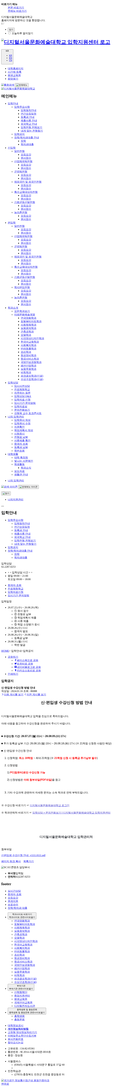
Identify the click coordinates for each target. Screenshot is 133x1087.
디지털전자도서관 (24, 1005)
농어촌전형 (20, 212)
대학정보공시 (15, 1025)
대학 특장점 (21, 457)
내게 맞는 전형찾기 (32, 130)
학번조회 (19, 450)
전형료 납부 (21, 437)
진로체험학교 (22, 389)
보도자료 (19, 471)
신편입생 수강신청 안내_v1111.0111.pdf (23, 855)
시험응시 (19, 433)
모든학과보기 (22, 311)
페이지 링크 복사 (11, 861)
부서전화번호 (15, 1039)
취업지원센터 (22, 995)
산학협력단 (20, 992)
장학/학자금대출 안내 (26, 137)
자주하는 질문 (22, 392)
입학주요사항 (22, 107)
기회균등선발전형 (24, 202)
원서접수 (26, 158)
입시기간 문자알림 (25, 403)
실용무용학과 (28, 369)
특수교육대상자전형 (26, 192)
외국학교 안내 (29, 124)
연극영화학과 (28, 318)
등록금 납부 (21, 447)
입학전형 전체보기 (31, 127)
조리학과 (26, 352)
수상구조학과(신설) (32, 379)
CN (10, 60)
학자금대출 (27, 144)
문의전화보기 (22, 409)
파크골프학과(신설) (32, 375)
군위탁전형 (20, 171)
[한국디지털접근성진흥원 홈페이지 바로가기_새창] (25, 1080)
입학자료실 (20, 406)
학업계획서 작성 (23, 430)
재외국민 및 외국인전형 (28, 181)
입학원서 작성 (22, 420)
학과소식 (26, 467)
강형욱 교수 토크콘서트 (28, 413)
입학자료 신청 (22, 399)
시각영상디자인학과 (32, 338)
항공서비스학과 (30, 358)
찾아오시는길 (15, 1042)
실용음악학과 (28, 328)
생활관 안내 (21, 474)
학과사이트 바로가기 (22, 915)
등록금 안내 (27, 117)
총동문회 (19, 1019)
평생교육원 (20, 999)
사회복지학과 (28, 345)
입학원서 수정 (22, 423)
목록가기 (28, 861)
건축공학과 (27, 331)
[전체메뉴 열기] (22, 85)
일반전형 (19, 151)
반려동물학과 (28, 348)
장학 (23, 141)
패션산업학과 (28, 365)
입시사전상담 (22, 386)
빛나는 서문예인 (23, 461)
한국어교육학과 (30, 341)
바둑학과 (26, 372)
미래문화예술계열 (24, 314)
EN (10, 58)
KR (10, 55)
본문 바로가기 (16, 7)
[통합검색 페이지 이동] (9, 486)
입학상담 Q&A (22, 396)
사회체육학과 (28, 324)
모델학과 (26, 335)
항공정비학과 (28, 355)
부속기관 (21, 987)
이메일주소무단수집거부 (22, 1035)
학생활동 (19, 464)
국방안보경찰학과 (31, 362)
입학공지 (19, 134)
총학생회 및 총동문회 (27, 1011)
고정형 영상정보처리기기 (22, 1032)
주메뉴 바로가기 (17, 11)
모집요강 (26, 154)
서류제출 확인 (22, 440)
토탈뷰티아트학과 (31, 321)
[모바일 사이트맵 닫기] (2, 506)
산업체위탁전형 (23, 161)
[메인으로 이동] (55, 42)
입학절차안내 (28, 110)
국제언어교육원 (23, 1002)
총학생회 (19, 1016)
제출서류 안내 (29, 120)
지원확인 (19, 426)
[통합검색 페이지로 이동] (7, 84)
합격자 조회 (21, 444)
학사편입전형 (22, 287)
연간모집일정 (28, 113)
